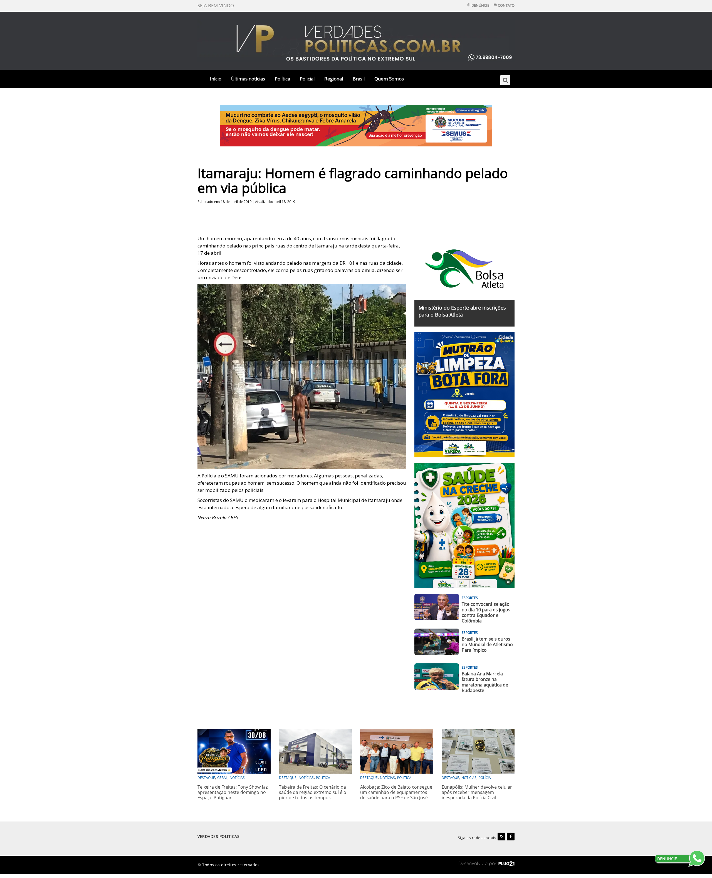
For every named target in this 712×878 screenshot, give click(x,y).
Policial (307, 78)
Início (215, 78)
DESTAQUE (206, 777)
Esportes (470, 597)
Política (282, 78)
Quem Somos (389, 78)
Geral (222, 777)
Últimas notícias (248, 78)
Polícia (485, 777)
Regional (333, 78)
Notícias (237, 777)
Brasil (359, 78)
